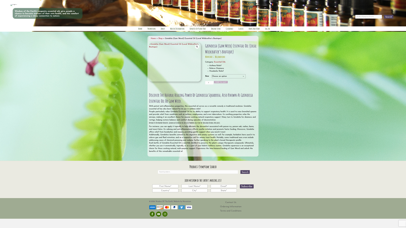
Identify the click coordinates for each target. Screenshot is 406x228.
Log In (267, 28)
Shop (160, 38)
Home (140, 28)
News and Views (254, 28)
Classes (240, 28)
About (163, 28)
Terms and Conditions (230, 211)
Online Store (216, 28)
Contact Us (230, 202)
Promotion (151, 28)
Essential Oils (220, 62)
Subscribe (246, 186)
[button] (197, 47)
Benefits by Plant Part (198, 28)
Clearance (229, 28)
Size (207, 76)
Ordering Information (230, 207)
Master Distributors (177, 28)
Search (388, 17)
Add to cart (220, 82)
